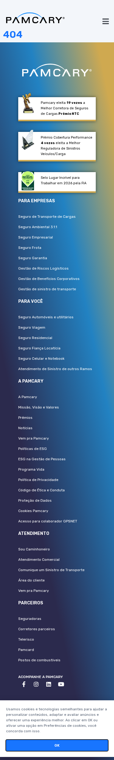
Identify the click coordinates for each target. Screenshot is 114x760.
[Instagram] (36, 684)
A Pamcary (27, 397)
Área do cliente (31, 580)
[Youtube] (61, 684)
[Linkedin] (48, 684)
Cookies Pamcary (33, 511)
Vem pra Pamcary (33, 438)
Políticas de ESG (32, 449)
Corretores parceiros (36, 629)
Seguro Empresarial (35, 237)
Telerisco (26, 639)
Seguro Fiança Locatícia (39, 348)
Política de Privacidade (38, 480)
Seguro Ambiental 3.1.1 (37, 227)
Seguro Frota (29, 248)
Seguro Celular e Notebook (41, 358)
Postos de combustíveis (39, 660)
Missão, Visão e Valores (38, 407)
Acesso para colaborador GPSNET (47, 521)
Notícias (25, 428)
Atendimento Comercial (39, 559)
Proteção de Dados (35, 500)
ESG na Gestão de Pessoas (42, 459)
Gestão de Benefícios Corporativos (49, 279)
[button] (105, 21)
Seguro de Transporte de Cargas (47, 216)
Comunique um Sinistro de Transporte (51, 570)
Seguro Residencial (35, 338)
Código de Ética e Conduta (41, 490)
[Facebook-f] (23, 684)
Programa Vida (31, 469)
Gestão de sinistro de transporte (47, 289)
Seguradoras (29, 619)
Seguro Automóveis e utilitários (46, 317)
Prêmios (25, 417)
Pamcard (26, 650)
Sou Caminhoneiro (34, 549)
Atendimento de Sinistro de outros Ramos (55, 369)
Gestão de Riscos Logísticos (43, 268)
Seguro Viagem (31, 327)
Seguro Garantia (32, 258)
